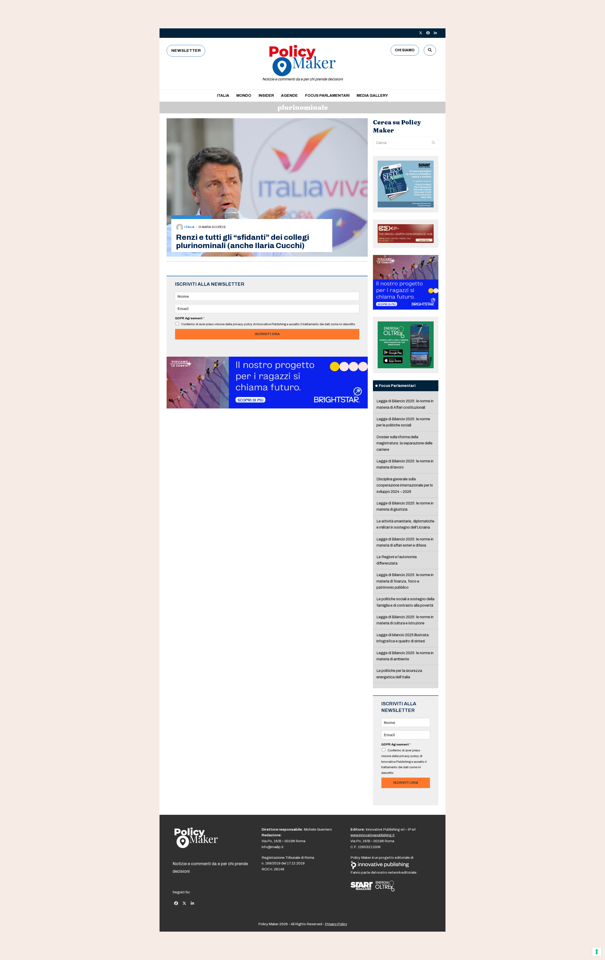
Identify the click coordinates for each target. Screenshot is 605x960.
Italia (189, 227)
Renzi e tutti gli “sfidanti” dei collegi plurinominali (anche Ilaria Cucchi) (242, 241)
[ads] (267, 407)
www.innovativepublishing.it (372, 835)
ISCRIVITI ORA (267, 334)
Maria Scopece (214, 227)
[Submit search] (433, 142)
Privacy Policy (336, 924)
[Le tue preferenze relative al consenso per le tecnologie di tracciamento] (596, 951)
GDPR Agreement (189, 318)
